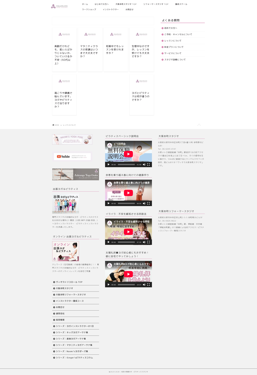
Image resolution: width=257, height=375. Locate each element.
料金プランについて (174, 47)
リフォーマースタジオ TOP (156, 4)
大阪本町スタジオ (64, 288)
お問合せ (130, 9)
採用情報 (60, 319)
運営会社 (60, 313)
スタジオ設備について (175, 59)
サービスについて (173, 53)
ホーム (85, 4)
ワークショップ (89, 9)
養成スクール (181, 4)
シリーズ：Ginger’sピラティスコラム (74, 357)
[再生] (108, 164)
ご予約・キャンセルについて (178, 34)
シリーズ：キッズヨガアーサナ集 (72, 332)
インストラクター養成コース (70, 301)
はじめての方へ (102, 4)
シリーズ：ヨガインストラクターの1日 (75, 326)
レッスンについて (173, 40)
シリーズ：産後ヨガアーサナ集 (71, 338)
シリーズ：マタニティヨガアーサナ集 (74, 345)
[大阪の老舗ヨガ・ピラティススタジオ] (59, 8)
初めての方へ (170, 28)
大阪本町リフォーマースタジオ (71, 294)
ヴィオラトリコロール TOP (69, 282)
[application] (128, 154)
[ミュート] (144, 164)
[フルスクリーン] (148, 164)
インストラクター (111, 9)
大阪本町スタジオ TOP (126, 4)
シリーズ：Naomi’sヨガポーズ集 (72, 351)
